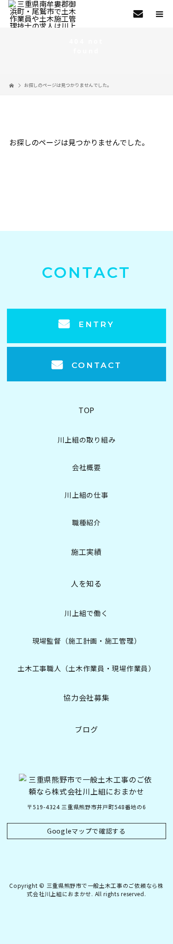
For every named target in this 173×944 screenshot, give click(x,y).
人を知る (86, 583)
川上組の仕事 (86, 495)
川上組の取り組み (87, 439)
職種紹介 (86, 522)
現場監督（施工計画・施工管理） (86, 640)
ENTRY (94, 324)
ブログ (86, 729)
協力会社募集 (86, 697)
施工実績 (86, 551)
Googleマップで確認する (86, 830)
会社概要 (86, 467)
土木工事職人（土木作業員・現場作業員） (86, 668)
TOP (86, 409)
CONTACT (95, 365)
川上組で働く (86, 613)
